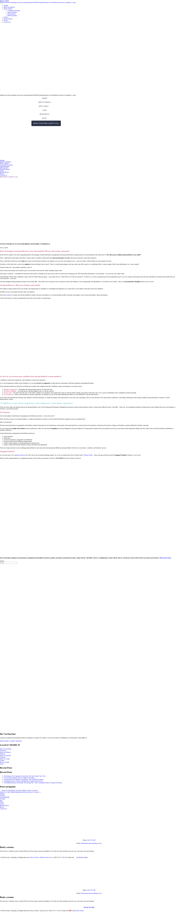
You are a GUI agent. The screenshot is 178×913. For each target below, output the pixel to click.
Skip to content (4, 1)
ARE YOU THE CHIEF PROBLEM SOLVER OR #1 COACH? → (20, 792)
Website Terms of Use (46, 857)
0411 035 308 (91, 840)
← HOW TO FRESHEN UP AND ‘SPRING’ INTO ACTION (18, 790)
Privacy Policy (34, 857)
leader (9, 295)
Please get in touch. (165, 558)
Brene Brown (21, 455)
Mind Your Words (78, 910)
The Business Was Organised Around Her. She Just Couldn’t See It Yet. (25, 776)
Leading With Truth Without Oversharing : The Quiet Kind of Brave (24, 779)
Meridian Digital (83, 857)
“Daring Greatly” (88, 455)
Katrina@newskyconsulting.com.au (91, 843)
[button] (8, 127)
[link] (6, 5)
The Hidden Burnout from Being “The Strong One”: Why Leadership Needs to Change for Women (33, 783)
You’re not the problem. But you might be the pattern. (19, 778)
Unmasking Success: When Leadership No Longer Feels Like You (23, 781)
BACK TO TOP (89, 907)
